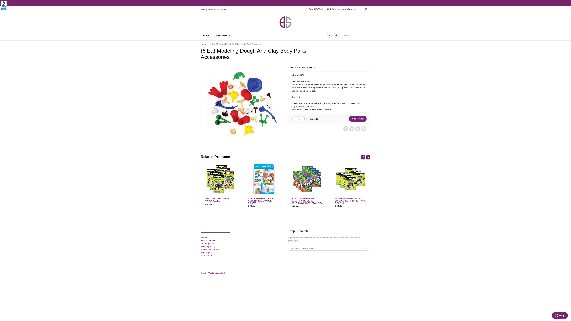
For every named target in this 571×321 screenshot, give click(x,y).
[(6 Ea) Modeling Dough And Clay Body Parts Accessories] (242, 104)
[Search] (367, 35)
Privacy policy (207, 252)
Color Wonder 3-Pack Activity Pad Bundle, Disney (217, 200)
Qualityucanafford (216, 273)
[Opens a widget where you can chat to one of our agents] (560, 316)
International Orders (210, 249)
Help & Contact (208, 240)
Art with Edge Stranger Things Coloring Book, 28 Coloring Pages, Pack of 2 (350, 200)
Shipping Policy (208, 246)
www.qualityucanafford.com (213, 9)
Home (206, 35)
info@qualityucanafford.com (343, 9)
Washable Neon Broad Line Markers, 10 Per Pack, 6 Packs (306, 200)
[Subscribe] (366, 248)
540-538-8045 (316, 9)
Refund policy (207, 243)
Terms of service (208, 255)
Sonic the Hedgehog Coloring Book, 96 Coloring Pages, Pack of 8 (263, 200)
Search (204, 237)
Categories (220, 35)
